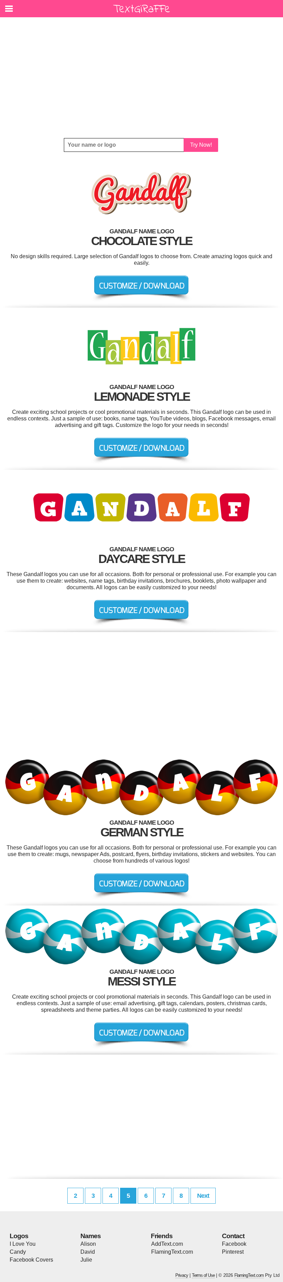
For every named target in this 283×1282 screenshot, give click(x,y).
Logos (19, 1236)
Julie (86, 1260)
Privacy (181, 1275)
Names (90, 1236)
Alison (88, 1244)
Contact (233, 1236)
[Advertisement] (141, 77)
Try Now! (201, 145)
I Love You (23, 1244)
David (87, 1252)
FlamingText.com (172, 1252)
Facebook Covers (31, 1260)
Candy (18, 1252)
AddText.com (167, 1244)
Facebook (234, 1244)
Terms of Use (203, 1275)
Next (203, 1195)
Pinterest (233, 1252)
